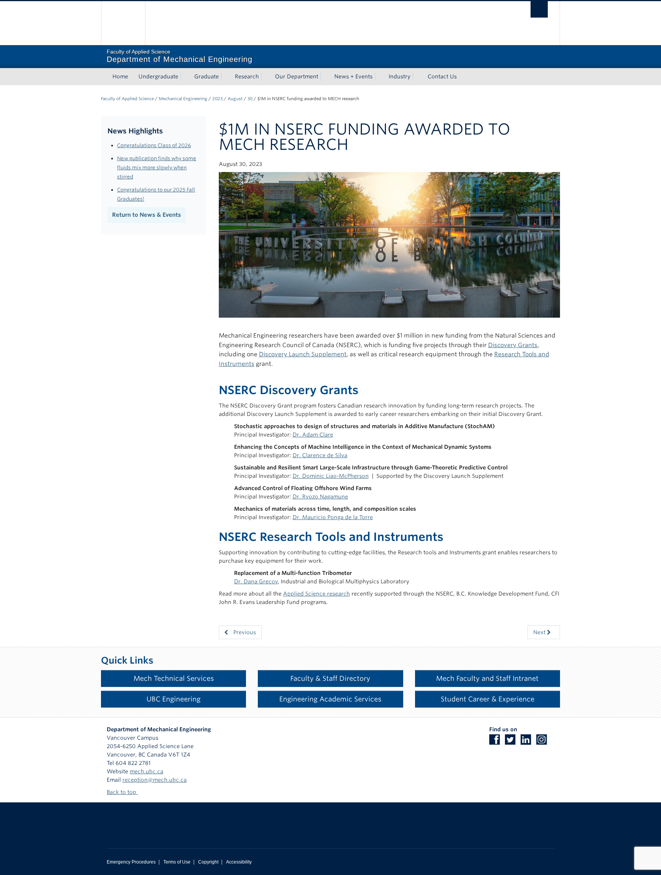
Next (540, 632)
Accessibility (239, 862)
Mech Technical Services (174, 678)
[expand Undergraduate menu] (185, 77)
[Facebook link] (496, 742)
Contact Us (442, 76)
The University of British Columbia (123, 23)
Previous (244, 632)
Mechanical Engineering (183, 98)
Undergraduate (158, 76)
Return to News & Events (146, 214)
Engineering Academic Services (330, 699)
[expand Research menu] (265, 77)
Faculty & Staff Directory (330, 678)
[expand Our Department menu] (325, 77)
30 (249, 98)
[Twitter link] (512, 742)
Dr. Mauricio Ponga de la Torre (333, 517)
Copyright (208, 862)
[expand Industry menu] (417, 77)
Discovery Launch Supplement (303, 354)
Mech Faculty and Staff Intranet (487, 678)
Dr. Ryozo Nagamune (320, 497)
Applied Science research (316, 594)
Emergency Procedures (131, 862)
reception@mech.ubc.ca (154, 780)
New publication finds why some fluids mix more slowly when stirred (156, 167)
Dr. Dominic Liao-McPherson (331, 476)
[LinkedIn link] (528, 742)
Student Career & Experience (487, 699)
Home (120, 76)
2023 (217, 98)
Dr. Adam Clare (313, 435)
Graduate (206, 76)
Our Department (296, 76)
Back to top (122, 792)
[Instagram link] (543, 742)
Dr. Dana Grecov (256, 581)
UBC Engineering (173, 699)
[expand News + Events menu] (379, 77)
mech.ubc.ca (146, 771)
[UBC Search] (539, 9)
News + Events (353, 76)
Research (247, 76)
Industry (399, 76)
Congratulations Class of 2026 (154, 145)
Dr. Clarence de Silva (320, 455)
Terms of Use (176, 862)
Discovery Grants (512, 345)
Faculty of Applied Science (127, 98)
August (235, 98)
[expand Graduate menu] (225, 77)
